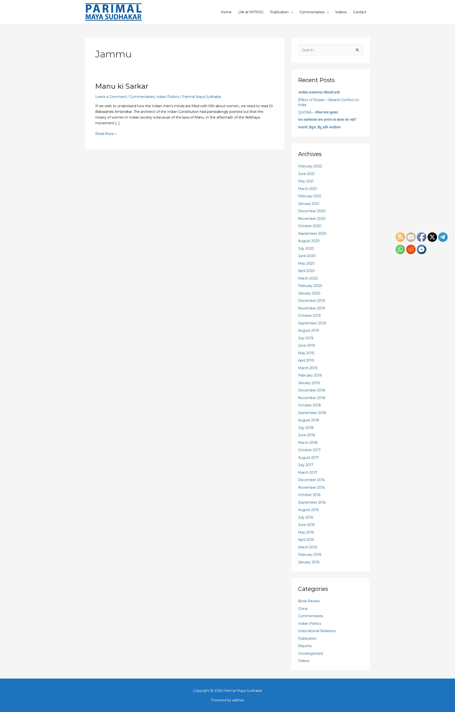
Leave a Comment (111, 97)
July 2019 (305, 338)
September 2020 (312, 233)
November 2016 (311, 487)
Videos (340, 12)
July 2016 (305, 517)
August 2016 (308, 510)
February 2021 (309, 196)
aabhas (238, 700)
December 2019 (311, 301)
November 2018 (311, 398)
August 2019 (308, 330)
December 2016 (311, 480)
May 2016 (306, 532)
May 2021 (306, 181)
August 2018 (308, 420)
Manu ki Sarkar (121, 86)
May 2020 (306, 263)
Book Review (309, 601)
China (302, 608)
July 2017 (305, 465)
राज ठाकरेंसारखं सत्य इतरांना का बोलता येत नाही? (327, 120)
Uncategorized (310, 653)
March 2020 (308, 278)
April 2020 (306, 271)
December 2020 (312, 211)
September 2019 (312, 323)
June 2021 (306, 174)
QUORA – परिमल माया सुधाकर (318, 112)
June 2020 (307, 256)
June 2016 (306, 525)
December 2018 (311, 390)
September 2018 (312, 413)
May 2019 (306, 353)
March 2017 (307, 472)
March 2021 (307, 189)
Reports (304, 646)
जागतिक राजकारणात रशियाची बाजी (319, 92)
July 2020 (306, 248)
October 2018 (309, 405)
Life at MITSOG (251, 12)
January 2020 (309, 293)
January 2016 (308, 562)
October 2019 (309, 315)
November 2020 (312, 218)
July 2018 (306, 428)
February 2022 (310, 166)
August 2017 (308, 457)
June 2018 (306, 435)
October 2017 (309, 450)
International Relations (317, 631)
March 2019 (307, 368)
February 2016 (309, 554)
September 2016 (312, 502)
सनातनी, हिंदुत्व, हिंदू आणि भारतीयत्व (319, 127)
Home (226, 12)
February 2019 (310, 375)
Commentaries (312, 12)
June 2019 (306, 345)
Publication (279, 12)
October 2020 (309, 226)
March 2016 (307, 547)
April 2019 (306, 360)
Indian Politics (167, 97)
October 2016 (309, 495)
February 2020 (310, 286)
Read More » (105, 133)
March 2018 (308, 443)
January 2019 (309, 383)
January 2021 (308, 204)
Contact (359, 12)
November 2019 (311, 308)
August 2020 (309, 241)
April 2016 (306, 539)
